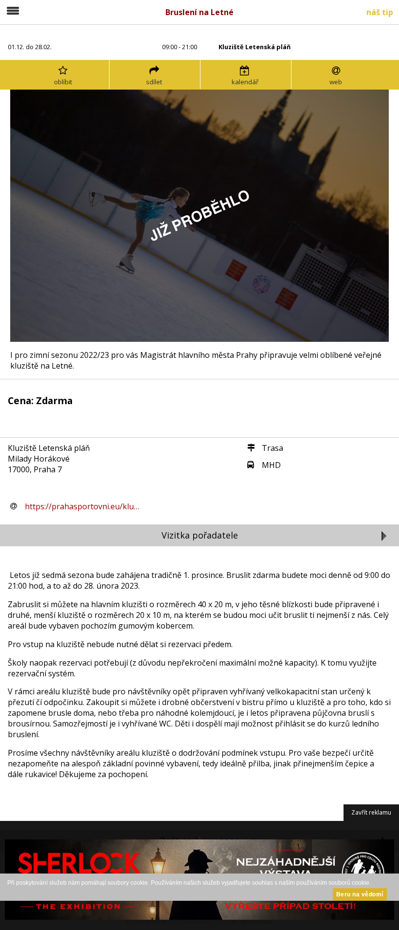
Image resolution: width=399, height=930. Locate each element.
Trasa (272, 448)
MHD (271, 465)
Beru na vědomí (359, 894)
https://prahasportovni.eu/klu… (82, 506)
